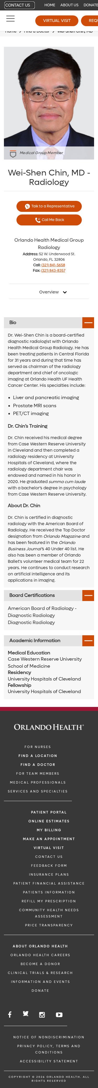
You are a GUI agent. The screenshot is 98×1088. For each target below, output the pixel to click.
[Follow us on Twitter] (26, 1014)
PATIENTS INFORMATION (49, 892)
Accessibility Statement (49, 1061)
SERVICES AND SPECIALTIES (38, 791)
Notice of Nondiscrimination (49, 1037)
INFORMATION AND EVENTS (40, 982)
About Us (69, 5)
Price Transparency (49, 925)
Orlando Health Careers (40, 955)
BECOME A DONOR (40, 964)
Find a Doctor (38, 765)
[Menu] (10, 21)
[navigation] (49, 5)
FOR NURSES (38, 747)
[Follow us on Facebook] (10, 1015)
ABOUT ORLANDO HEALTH (40, 946)
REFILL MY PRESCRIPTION (49, 901)
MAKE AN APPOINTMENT (49, 839)
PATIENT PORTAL (49, 812)
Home (49, 5)
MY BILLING (49, 830)
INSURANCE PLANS (49, 874)
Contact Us (17, 5)
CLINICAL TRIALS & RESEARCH (40, 973)
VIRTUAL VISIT (49, 848)
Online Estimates (49, 821)
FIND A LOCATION (38, 756)
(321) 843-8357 (53, 270)
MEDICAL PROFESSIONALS (38, 782)
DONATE (40, 991)
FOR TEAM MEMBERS (38, 774)
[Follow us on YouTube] (59, 1015)
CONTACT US (49, 857)
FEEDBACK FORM (49, 866)
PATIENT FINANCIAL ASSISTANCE (49, 883)
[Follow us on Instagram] (42, 1015)
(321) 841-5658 (53, 265)
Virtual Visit (57, 20)
